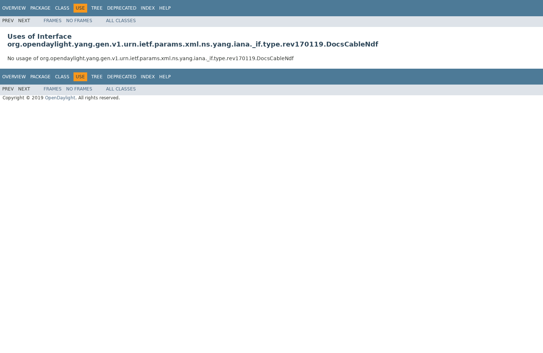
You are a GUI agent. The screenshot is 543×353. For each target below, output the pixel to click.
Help (165, 8)
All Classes (121, 20)
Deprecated (121, 8)
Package (40, 8)
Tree (97, 8)
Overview (14, 8)
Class (62, 8)
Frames (53, 20)
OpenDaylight (60, 97)
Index (148, 8)
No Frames (79, 20)
